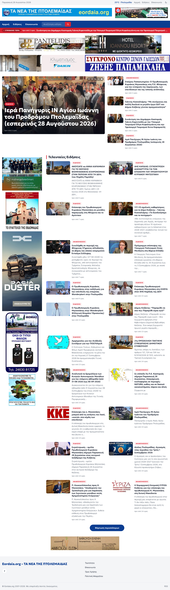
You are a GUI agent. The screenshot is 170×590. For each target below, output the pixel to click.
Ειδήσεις (146, 2)
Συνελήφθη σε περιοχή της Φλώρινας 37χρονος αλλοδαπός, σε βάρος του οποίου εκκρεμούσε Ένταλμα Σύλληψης (88, 249)
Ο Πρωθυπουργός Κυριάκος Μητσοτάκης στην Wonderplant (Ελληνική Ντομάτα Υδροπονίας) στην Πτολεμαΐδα (88, 312)
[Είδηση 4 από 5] (98, 79)
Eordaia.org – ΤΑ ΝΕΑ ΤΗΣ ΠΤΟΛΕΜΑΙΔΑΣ (34, 564)
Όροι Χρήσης (91, 572)
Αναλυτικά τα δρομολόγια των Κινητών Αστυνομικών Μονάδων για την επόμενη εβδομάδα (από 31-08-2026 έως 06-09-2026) (88, 377)
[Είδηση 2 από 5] (92, 79)
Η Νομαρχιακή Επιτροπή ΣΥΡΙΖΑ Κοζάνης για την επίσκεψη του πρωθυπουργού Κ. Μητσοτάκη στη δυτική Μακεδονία (150, 489)
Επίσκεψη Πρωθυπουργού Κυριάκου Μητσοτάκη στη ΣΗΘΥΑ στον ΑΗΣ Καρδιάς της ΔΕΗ (151, 289)
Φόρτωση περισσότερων (107, 528)
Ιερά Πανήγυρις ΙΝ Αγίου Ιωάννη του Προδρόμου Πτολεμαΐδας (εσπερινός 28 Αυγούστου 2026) (81, 30)
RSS (166, 586)
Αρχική (137, 2)
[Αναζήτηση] (68, 24)
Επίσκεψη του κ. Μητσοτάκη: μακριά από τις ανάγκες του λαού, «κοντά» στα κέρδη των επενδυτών (88, 416)
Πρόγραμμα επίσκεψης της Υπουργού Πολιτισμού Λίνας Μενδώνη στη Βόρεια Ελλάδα (148, 248)
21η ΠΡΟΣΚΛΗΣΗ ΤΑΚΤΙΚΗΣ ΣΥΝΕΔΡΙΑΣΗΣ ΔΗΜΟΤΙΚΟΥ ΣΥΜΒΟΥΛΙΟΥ (148, 343)
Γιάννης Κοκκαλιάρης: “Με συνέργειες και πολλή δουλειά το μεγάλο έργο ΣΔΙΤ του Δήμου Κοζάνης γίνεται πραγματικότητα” (146, 104)
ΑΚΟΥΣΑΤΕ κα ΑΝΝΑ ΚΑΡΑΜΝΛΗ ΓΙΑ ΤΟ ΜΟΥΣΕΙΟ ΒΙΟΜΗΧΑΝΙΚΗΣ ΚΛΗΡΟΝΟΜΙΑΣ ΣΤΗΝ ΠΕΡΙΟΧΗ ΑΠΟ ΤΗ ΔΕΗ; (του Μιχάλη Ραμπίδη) (88, 171)
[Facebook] (4, 571)
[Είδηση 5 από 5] (101, 79)
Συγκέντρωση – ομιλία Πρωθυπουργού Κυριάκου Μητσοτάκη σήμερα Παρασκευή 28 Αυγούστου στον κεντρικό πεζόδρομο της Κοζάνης (88, 452)
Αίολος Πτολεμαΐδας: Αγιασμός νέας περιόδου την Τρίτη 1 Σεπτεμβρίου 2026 (149, 450)
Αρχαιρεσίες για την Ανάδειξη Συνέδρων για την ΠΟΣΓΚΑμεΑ (87, 342)
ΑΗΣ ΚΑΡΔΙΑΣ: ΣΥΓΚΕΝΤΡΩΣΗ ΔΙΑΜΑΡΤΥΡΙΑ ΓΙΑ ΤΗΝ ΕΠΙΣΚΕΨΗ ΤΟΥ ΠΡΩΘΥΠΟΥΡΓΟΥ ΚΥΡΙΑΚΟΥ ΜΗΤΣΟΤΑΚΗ (151, 170)
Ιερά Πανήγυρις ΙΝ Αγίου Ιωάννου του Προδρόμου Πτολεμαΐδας (146, 414)
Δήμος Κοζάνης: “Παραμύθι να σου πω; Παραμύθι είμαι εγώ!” (149, 309)
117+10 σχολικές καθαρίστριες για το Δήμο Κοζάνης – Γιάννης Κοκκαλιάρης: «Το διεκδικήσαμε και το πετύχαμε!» (150, 211)
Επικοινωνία (156, 2)
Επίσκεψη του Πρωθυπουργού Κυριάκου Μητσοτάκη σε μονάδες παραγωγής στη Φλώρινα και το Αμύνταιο (88, 211)
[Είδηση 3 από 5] (95, 79)
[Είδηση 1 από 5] (89, 79)
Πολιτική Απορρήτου (94, 576)
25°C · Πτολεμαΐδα (123, 2)
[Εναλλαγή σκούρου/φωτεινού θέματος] (166, 2)
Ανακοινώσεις (132, 78)
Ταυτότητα (89, 563)
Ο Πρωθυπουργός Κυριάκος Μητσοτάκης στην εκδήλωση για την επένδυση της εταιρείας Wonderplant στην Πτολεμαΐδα (88, 290)
